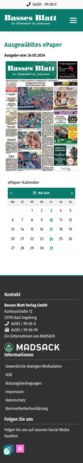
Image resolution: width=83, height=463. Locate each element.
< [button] (11, 193)
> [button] (72, 193)
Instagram (20, 449)
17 (51, 229)
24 (51, 238)
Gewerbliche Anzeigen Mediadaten (34, 366)
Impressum (15, 391)
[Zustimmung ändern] (7, 450)
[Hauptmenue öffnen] (73, 20)
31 (51, 248)
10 (51, 220)
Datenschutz (15, 400)
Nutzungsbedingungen (23, 383)
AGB (9, 374)
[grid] (41, 220)
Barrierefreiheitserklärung (27, 408)
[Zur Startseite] (30, 20)
